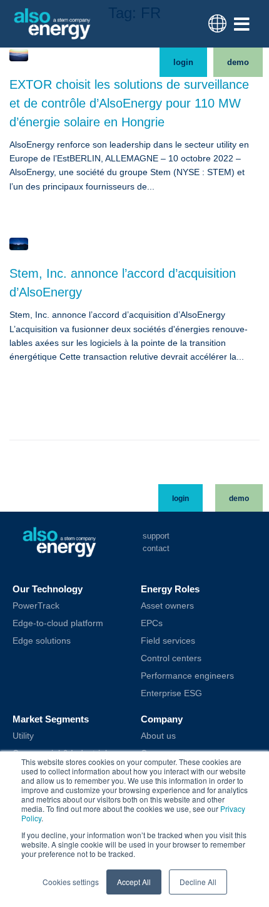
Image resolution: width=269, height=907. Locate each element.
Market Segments (51, 719)
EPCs (152, 623)
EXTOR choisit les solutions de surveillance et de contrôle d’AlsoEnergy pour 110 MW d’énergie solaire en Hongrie (129, 103)
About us (158, 736)
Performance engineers (187, 676)
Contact (156, 548)
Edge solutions (42, 641)
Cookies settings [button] (71, 881)
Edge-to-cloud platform (58, 623)
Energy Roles (170, 589)
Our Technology (48, 589)
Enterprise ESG (171, 693)
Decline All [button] (198, 881)
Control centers (171, 658)
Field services (168, 641)
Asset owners (167, 605)
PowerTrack (36, 605)
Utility (23, 736)
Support (156, 535)
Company (162, 719)
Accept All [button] (134, 881)
